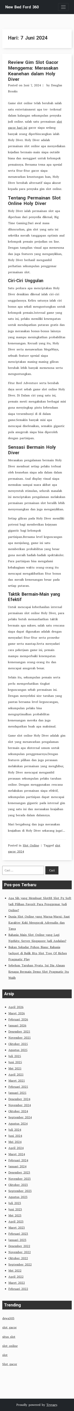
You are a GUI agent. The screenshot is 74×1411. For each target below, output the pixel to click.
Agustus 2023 (18, 1197)
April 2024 (16, 1148)
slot (5, 1355)
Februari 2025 (18, 1087)
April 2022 (16, 1276)
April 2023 (16, 1221)
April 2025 (16, 1074)
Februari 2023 (18, 1234)
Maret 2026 (16, 1013)
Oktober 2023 (18, 1185)
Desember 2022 (19, 1246)
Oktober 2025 (18, 1044)
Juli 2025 (14, 1056)
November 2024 (19, 1105)
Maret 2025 (16, 1080)
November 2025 (19, 1037)
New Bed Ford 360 (22, 7)
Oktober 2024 (18, 1111)
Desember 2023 (19, 1172)
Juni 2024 (15, 1136)
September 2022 (20, 1264)
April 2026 (16, 1007)
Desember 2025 (19, 1031)
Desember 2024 (19, 1099)
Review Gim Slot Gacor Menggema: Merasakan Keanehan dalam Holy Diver (33, 71)
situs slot (8, 1337)
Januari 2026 (17, 1025)
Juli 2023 (14, 1203)
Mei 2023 (14, 1215)
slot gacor (9, 1327)
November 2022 (19, 1252)
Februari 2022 (18, 1289)
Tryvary (51, 1405)
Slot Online (31, 845)
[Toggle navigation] (63, 7)
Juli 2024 (14, 1130)
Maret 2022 (16, 1283)
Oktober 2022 (18, 1258)
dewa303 (8, 1318)
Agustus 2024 (18, 1123)
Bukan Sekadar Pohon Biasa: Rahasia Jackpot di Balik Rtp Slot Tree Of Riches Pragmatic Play (37, 953)
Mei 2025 (14, 1068)
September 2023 (20, 1191)
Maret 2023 (16, 1227)
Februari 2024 (18, 1160)
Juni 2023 (15, 1209)
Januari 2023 (17, 1240)
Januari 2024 (17, 1166)
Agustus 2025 (18, 1050)
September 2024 (20, 1117)
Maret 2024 (16, 1154)
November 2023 (19, 1179)
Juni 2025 (15, 1062)
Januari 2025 (17, 1093)
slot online (10, 1346)
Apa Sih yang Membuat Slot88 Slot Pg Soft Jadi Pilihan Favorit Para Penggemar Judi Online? (39, 904)
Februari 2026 (18, 1019)
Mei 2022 (14, 1270)
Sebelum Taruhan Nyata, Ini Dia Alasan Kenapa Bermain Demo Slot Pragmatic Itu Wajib (38, 971)
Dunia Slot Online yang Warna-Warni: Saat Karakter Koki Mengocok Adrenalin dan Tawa (39, 922)
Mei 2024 (14, 1142)
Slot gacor (9, 1364)
